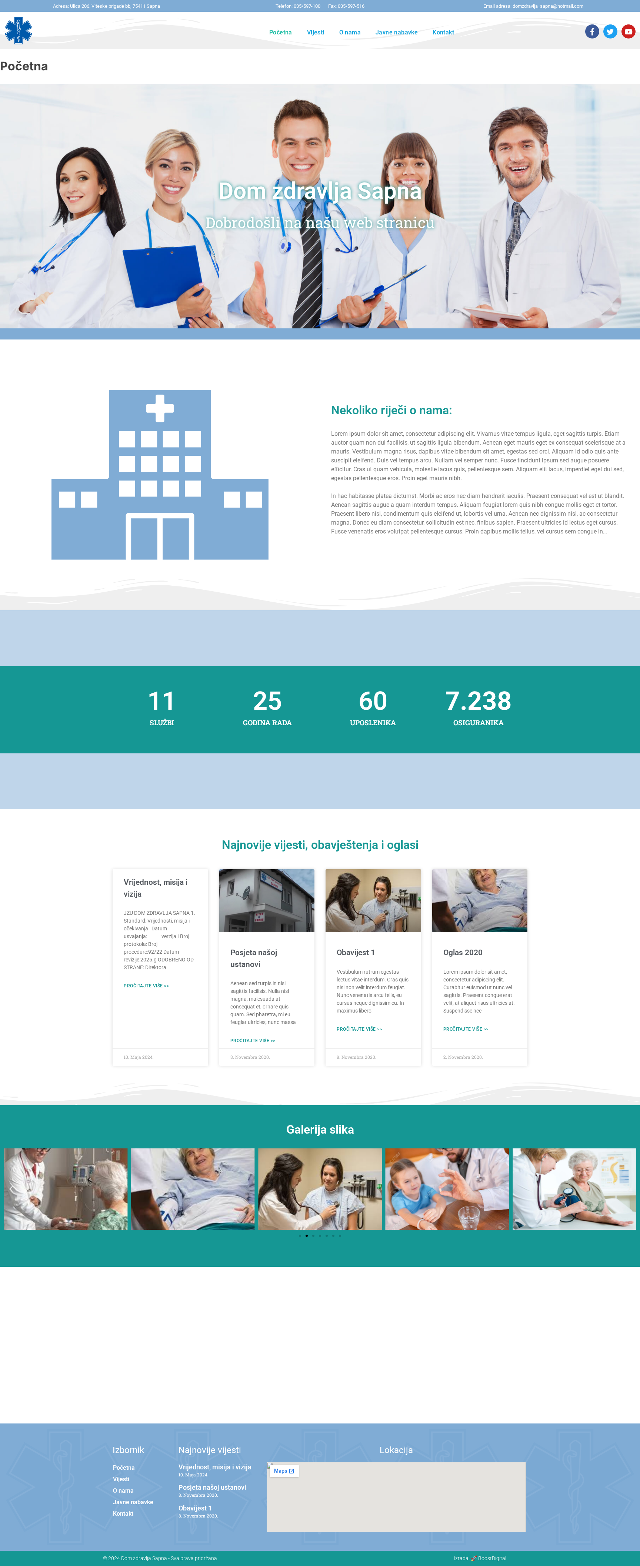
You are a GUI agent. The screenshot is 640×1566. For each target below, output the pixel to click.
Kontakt (443, 32)
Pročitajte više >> (146, 985)
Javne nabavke (397, 32)
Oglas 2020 (463, 952)
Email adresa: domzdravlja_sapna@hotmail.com (533, 6)
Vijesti (315, 32)
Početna (280, 32)
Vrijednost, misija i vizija (215, 1467)
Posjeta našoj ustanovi (212, 1487)
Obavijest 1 (356, 952)
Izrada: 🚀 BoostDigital (480, 1558)
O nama (350, 32)
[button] (11, 1189)
